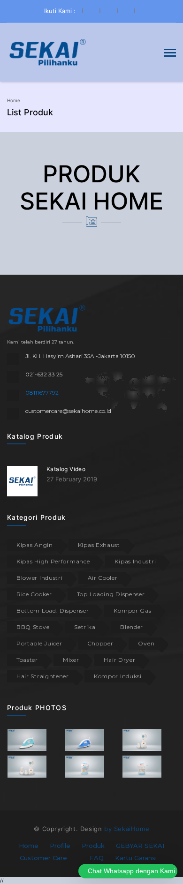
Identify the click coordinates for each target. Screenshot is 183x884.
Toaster (27, 659)
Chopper (100, 643)
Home (13, 100)
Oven (146, 643)
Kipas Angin (34, 544)
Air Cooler (103, 577)
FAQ (97, 858)
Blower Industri (39, 577)
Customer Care (43, 858)
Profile (60, 845)
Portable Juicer (39, 643)
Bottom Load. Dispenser (52, 610)
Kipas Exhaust (99, 544)
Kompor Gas (132, 610)
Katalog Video (65, 468)
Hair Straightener (42, 676)
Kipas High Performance (53, 561)
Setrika (84, 626)
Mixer (71, 659)
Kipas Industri (135, 561)
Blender (131, 626)
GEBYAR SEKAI (140, 845)
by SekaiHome (126, 828)
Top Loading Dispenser (111, 594)
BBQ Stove (32, 626)
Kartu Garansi (136, 858)
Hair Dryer (119, 659)
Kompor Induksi (118, 676)
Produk (93, 845)
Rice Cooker (34, 594)
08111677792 (42, 392)
